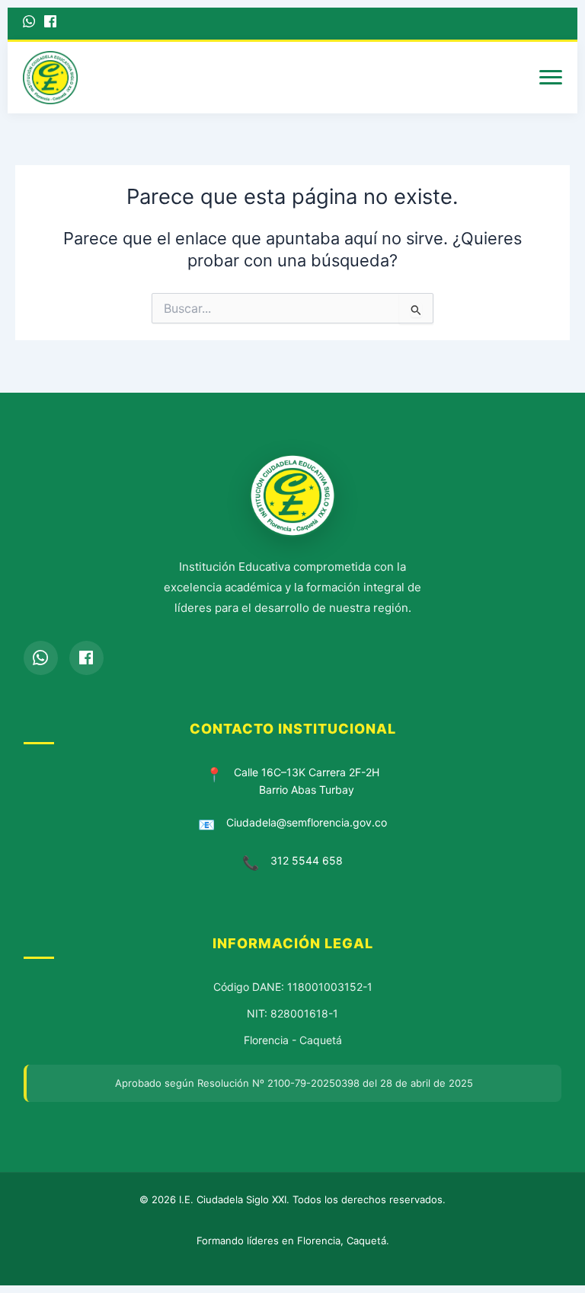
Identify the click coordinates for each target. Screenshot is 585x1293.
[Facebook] (50, 23)
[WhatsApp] (29, 23)
